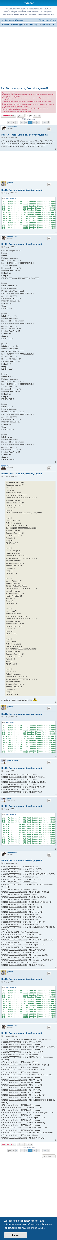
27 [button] (38, 122)
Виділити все (11, 198)
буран (9, 466)
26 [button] (34, 122)
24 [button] (26, 122)
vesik (9, 798)
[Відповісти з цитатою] (49, 129)
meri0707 (10, 182)
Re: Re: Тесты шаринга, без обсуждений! (24, 134)
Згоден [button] (15, 1235)
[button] (9, 122)
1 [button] (16, 122)
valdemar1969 (12, 126)
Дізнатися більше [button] (36, 1228)
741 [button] (44, 122)
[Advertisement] (28, 56)
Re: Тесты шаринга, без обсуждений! (24, 88)
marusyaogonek (12, 760)
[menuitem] (9, 20)
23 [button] (22, 122)
